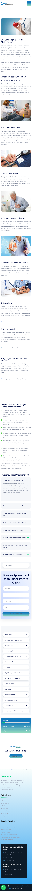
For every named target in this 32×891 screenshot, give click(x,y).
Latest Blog (5, 808)
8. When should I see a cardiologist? (12, 554)
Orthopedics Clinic (10, 662)
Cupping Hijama (9, 705)
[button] (3, 887)
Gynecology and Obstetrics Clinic (13, 640)
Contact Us (5, 813)
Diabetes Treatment (7, 839)
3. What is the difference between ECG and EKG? (14, 514)
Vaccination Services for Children (11, 837)
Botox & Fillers (6, 832)
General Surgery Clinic (11, 700)
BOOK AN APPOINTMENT (16, 614)
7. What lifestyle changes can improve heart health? (15, 546)
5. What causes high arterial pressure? (13, 530)
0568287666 (8, 857)
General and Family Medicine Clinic (14, 678)
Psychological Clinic (10, 694)
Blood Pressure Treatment (9, 827)
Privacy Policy (5, 816)
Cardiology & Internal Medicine (13, 656)
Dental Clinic (8, 634)
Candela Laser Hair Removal (9, 834)
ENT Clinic (7, 667)
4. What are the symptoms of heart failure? (14, 523)
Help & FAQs (5, 811)
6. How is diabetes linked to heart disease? (14, 537)
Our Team (4, 806)
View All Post (16, 756)
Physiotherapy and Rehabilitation (14, 673)
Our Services (5, 803)
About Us (4, 801)
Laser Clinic (8, 689)
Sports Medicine (6, 829)
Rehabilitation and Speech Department (15, 711)
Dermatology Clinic (10, 651)
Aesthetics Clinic (9, 683)
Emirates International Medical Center (19, 887)
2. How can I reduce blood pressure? (13, 506)
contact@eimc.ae (9, 860)
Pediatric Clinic (9, 645)
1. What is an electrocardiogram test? (13, 480)
